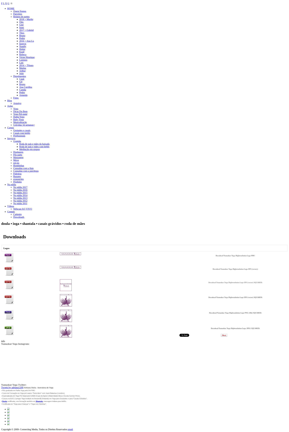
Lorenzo (23, 60)
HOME (10, 8)
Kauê (21, 52)
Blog (9, 100)
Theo (21, 33)
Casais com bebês (21, 133)
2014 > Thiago (26, 65)
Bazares (17, 176)
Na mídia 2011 (20, 203)
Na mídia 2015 (20, 192)
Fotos (16, 98)
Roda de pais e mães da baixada (34, 144)
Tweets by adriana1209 (12, 387)
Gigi (21, 24)
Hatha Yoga (18, 117)
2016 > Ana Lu (26, 41)
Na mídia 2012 (20, 201)
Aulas (10, 106)
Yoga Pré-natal (20, 114)
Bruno (22, 35)
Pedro (22, 38)
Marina (22, 68)
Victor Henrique (27, 57)
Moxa (16, 160)
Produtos (17, 182)
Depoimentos (19, 76)
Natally (22, 46)
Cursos (10, 127)
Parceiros (17, 14)
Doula (4, 401)
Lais (21, 62)
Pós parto (17, 154)
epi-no (16, 163)
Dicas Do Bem (20, 111)
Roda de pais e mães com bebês (34, 146)
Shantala (39, 401)
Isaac (21, 27)
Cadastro (17, 214)
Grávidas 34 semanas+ (24, 125)
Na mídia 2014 (20, 195)
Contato (11, 211)
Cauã (21, 79)
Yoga (15, 108)
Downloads (18, 217)
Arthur (22, 71)
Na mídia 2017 (20, 187)
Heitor (22, 49)
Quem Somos (19, 11)
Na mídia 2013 (20, 198)
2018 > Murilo (26, 19)
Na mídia (11, 184)
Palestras (17, 173)
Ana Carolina (25, 87)
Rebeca (22, 54)
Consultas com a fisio (23, 168)
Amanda (23, 95)
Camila (22, 89)
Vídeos (10, 206)
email (70, 429)
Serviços (11, 138)
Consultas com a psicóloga (26, 171)
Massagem (18, 157)
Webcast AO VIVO (22, 209)
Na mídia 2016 (20, 190)
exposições (18, 179)
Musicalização (20, 122)
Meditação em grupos (29, 149)
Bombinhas (18, 165)
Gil (20, 81)
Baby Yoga (18, 119)
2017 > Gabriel (26, 30)
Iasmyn (22, 43)
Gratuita (17, 141)
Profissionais (19, 136)
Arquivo (17, 103)
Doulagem (18, 152)
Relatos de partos (21, 16)
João (21, 73)
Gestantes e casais (21, 130)
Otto (21, 22)
